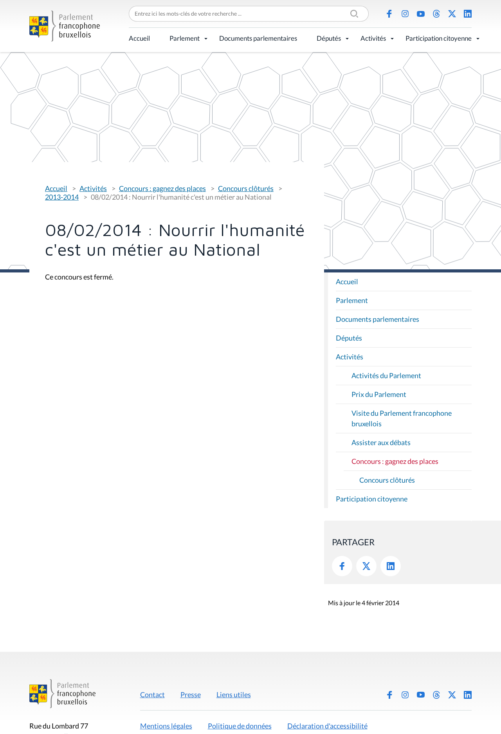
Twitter (366, 566)
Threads (436, 14)
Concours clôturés (246, 188)
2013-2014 (62, 197)
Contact (152, 694)
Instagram (405, 14)
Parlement (184, 38)
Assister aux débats (381, 442)
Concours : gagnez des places (162, 188)
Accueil (139, 38)
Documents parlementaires (258, 38)
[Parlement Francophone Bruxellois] (64, 26)
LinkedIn (468, 14)
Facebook (389, 14)
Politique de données (240, 725)
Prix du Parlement (378, 394)
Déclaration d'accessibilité (327, 725)
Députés (329, 38)
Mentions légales (166, 725)
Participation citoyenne (438, 38)
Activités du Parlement (386, 375)
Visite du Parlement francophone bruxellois (401, 418)
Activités (373, 38)
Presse (190, 694)
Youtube (421, 14)
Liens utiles (233, 694)
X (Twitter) (452, 14)
